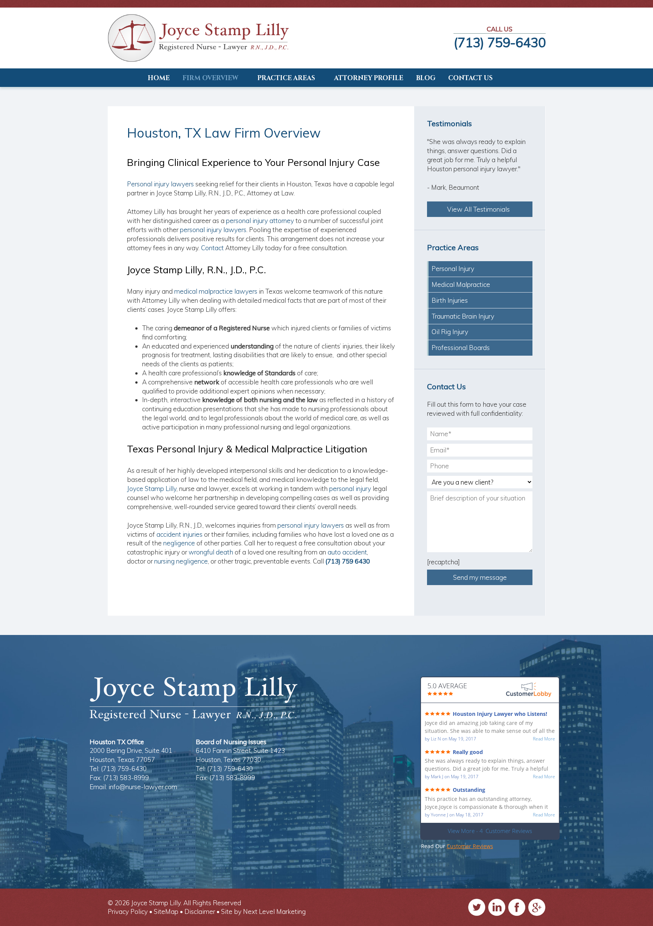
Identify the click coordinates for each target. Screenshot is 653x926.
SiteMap (166, 911)
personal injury (350, 488)
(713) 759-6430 (499, 42)
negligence (179, 543)
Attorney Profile (368, 78)
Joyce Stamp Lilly (151, 488)
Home (159, 78)
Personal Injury (453, 269)
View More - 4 (490, 831)
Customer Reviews (470, 846)
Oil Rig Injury (450, 332)
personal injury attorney (260, 221)
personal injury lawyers (213, 230)
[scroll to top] (326, 861)
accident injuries (179, 534)
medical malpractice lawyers (215, 291)
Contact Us (470, 78)
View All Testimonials (480, 209)
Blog (425, 78)
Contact (212, 248)
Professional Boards (461, 348)
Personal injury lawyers (160, 184)
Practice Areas (286, 78)
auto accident (347, 552)
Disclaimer (199, 911)
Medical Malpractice (461, 284)
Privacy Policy (128, 911)
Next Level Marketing (274, 911)
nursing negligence (181, 561)
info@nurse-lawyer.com (142, 787)
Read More (544, 739)
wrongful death (211, 552)
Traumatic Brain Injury (463, 316)
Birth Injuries (450, 300)
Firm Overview (210, 78)
